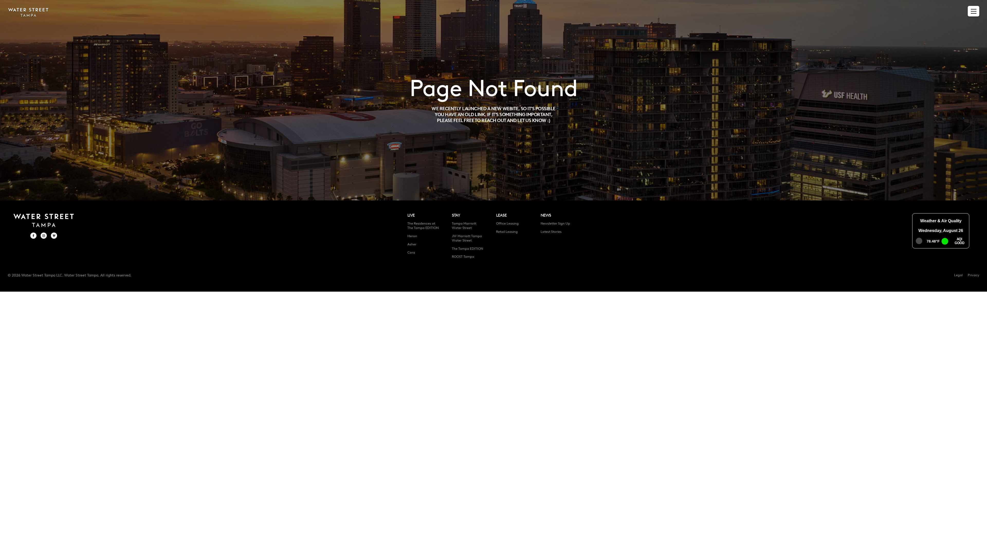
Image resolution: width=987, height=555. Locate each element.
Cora (411, 252)
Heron (412, 236)
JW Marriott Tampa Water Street (467, 238)
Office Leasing (507, 223)
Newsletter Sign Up (555, 223)
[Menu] (973, 11)
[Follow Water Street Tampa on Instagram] (44, 236)
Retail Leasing (507, 232)
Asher (411, 244)
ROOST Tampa (463, 256)
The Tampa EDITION (467, 249)
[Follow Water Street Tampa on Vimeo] (54, 236)
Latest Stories (551, 232)
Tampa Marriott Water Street (464, 225)
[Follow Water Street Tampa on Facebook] (33, 236)
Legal (958, 275)
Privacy (973, 275)
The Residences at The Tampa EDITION (423, 225)
